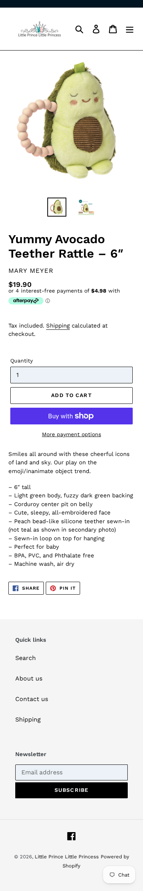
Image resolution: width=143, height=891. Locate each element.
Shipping (58, 325)
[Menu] (129, 29)
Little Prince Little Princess (67, 856)
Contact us (31, 699)
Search (25, 658)
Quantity (21, 361)
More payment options (71, 434)
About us (28, 678)
